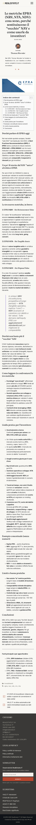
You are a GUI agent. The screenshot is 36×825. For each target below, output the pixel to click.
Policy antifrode (8, 754)
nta (19, 686)
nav (9, 686)
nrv (16, 686)
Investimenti (8, 683)
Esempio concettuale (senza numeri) (16, 124)
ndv (13, 686)
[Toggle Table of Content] (30, 97)
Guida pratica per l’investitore (14, 121)
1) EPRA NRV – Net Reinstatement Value (18, 109)
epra (6, 686)
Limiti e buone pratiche (12, 126)
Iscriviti (18, 779)
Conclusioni (8, 128)
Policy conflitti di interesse (12, 750)
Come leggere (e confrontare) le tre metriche (16, 118)
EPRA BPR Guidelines (14, 668)
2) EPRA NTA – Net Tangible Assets (18, 111)
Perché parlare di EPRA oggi (13, 100)
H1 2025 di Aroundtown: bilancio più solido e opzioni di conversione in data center (20, 696)
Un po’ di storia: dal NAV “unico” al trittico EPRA (17, 103)
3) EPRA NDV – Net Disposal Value (18, 113)
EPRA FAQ (15, 678)
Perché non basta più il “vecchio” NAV (16, 115)
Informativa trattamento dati (12, 757)
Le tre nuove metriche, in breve (14, 107)
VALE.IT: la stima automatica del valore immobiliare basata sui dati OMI (19, 704)
